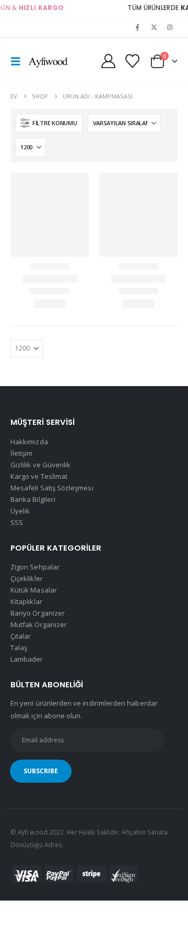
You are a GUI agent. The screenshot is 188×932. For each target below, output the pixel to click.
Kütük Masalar (33, 590)
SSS (16, 522)
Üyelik (20, 511)
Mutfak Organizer (38, 624)
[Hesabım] (108, 61)
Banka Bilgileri (32, 499)
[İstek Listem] (132, 61)
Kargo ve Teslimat (38, 476)
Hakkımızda (29, 441)
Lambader (26, 659)
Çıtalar (20, 636)
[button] (18, 61)
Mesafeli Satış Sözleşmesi (51, 487)
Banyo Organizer (37, 613)
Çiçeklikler (26, 578)
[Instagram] (170, 27)
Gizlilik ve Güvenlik (40, 464)
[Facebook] (137, 27)
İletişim (21, 453)
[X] (154, 27)
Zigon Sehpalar (35, 567)
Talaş (18, 647)
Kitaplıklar (26, 601)
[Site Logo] (48, 61)
